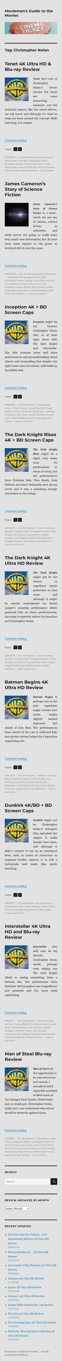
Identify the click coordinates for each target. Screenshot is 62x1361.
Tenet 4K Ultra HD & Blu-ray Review (28, 66)
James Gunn (34, 284)
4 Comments (39, 1155)
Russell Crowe (46, 1151)
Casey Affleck (21, 1024)
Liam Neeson (23, 785)
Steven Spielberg (40, 290)
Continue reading (16, 140)
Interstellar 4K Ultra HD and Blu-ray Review (27, 932)
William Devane (34, 1037)
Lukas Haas (21, 414)
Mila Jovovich (39, 287)
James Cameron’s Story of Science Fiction (25, 189)
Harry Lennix (33, 1145)
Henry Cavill (47, 1145)
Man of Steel (48, 1148)
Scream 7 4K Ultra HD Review (26, 1296)
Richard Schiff (31, 1151)
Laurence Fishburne (30, 1148)
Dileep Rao (34, 408)
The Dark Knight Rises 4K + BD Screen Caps (30, 437)
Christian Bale (21, 531)
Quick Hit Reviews (46, 274)
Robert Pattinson (29, 170)
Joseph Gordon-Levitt (16, 411)
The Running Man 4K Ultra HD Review (32, 1322)
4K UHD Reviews (26, 157)
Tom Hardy (29, 541)
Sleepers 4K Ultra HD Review (26, 1278)
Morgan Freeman (14, 541)
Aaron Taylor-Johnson (16, 160)
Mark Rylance (31, 909)
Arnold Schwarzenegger (20, 277)
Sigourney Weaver (20, 290)
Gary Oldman (33, 534)
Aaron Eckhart (45, 655)
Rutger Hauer (22, 788)
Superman (10, 1155)
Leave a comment (37, 293)
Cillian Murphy (19, 408)
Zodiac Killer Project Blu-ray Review (30, 1304)
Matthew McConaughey (33, 1034)
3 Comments (47, 170)
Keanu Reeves (23, 287)
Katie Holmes (35, 782)
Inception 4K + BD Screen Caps (26, 309)
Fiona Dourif (30, 164)
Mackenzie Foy (12, 1034)
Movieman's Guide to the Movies (21, 1351)
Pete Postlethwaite (21, 418)
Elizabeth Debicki (14, 164)
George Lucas (32, 280)
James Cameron (18, 284)
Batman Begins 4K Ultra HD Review (26, 684)
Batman (9, 531)
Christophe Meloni (21, 1142)
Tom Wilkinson (38, 788)
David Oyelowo (19, 1027)
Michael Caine (12, 170)
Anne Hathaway (46, 528)
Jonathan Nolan (23, 1030)
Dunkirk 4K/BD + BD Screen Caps (28, 808)
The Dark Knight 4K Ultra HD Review (27, 560)
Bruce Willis (40, 277)
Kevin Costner (12, 1148)
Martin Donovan (46, 167)
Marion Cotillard (36, 414)
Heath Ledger (48, 662)
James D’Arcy (48, 906)
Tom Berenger (39, 418)
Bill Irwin (9, 1024)
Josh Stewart (39, 1030)
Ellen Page (46, 408)
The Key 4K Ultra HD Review (26, 1313)
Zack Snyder (23, 1155)
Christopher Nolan (37, 160)
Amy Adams (43, 1138)
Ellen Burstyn (35, 1027)
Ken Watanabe (36, 411)
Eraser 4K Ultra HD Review (24, 1287)
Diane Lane (19, 1145)
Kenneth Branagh (27, 167)
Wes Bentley (18, 1037)
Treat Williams (43, 541)
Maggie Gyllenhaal (14, 665)
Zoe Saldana (18, 293)
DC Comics (19, 534)
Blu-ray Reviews (44, 157)
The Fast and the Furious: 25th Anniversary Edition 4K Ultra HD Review (28, 1239)
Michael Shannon (14, 1151)
